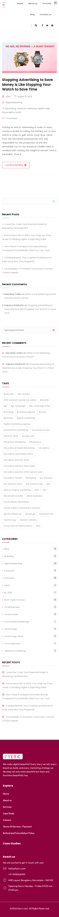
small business (35, 496)
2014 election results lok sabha (20, 400)
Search (53, 201)
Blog (32, 14)
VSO (38, 526)
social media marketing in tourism (22, 508)
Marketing (31, 478)
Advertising (10, 108)
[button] (29, 843)
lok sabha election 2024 (16, 460)
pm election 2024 (13, 484)
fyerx (8, 96)
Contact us (45, 14)
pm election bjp (34, 484)
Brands (42, 412)
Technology (10, 520)
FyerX (7, 585)
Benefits (44, 400)
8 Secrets (9, 394)
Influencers (35, 442)
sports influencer (13, 514)
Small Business (12, 607)
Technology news (13, 636)
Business (8, 418)
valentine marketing (15, 650)
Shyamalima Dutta (11, 112)
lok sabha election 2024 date (19, 466)
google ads (28, 436)
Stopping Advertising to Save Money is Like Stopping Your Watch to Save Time (30, 309)
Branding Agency (26, 412)
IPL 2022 (8, 592)
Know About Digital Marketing (19, 448)
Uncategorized (12, 643)
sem (36, 490)
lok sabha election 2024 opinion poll (23, 472)
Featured (9, 577)
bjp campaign (18, 406)
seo (45, 490)
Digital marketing (26, 418)
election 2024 (11, 436)
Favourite (9, 570)
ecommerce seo (41, 430)
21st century (23, 394)
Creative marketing (27, 108)
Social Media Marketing (16, 502)
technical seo (46, 514)
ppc (49, 484)
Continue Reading (14, 165)
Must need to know (14, 599)
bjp (5, 406)
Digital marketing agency (17, 424)
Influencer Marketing (15, 442)
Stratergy (30, 514)
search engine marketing (17, 490)
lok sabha (44, 448)
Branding (8, 412)
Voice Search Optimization (18, 526)
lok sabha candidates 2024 (18, 454)
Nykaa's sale (44, 108)
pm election (46, 478)
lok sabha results (13, 478)
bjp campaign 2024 (40, 406)
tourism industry (28, 520)
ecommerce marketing (16, 430)
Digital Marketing (14, 102)
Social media (11, 614)
